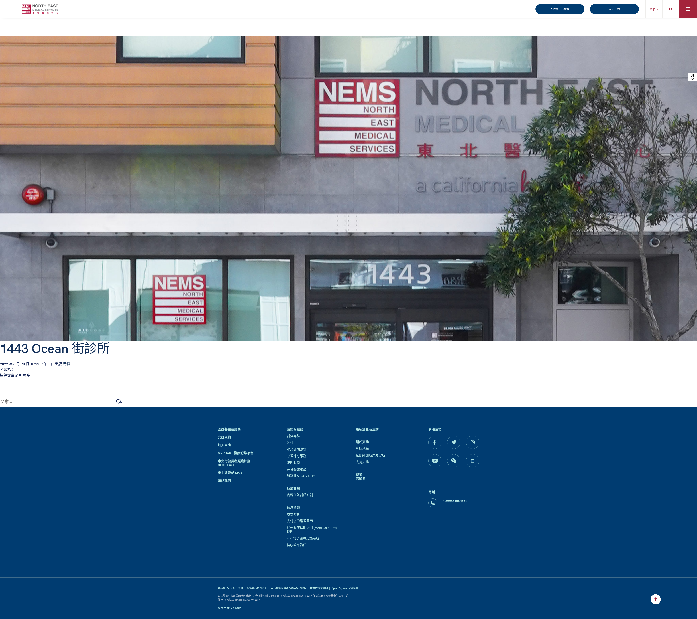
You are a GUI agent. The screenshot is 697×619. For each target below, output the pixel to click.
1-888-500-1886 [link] (455, 501)
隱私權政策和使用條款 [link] (230, 588)
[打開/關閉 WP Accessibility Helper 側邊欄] (692, 77)
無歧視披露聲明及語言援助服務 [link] (288, 588)
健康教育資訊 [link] (296, 545)
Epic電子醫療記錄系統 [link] (303, 538)
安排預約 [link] (614, 9)
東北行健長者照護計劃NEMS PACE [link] (234, 463)
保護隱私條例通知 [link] (257, 588)
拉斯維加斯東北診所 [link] (370, 455)
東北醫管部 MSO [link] (230, 473)
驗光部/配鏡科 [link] (297, 449)
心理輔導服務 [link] (296, 456)
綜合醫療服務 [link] (296, 469)
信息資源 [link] (293, 508)
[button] (119, 401)
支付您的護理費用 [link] (300, 521)
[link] (40, 9)
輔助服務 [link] (293, 462)
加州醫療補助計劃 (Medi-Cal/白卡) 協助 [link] (312, 530)
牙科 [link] (290, 442)
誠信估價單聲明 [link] (319, 588)
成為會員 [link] (293, 514)
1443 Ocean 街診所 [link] (55, 348)
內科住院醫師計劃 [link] (300, 495)
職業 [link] (359, 474)
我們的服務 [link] (295, 429)
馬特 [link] (66, 364)
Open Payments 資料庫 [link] (344, 588)
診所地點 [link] (362, 448)
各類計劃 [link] (293, 488)
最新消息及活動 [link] (367, 429)
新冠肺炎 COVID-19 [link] (301, 476)
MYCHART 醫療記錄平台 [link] (236, 453)
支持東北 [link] (362, 462)
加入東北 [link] (224, 445)
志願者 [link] (361, 478)
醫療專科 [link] (293, 436)
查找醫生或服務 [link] (560, 9)
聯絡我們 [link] (224, 481)
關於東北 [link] (362, 442)
